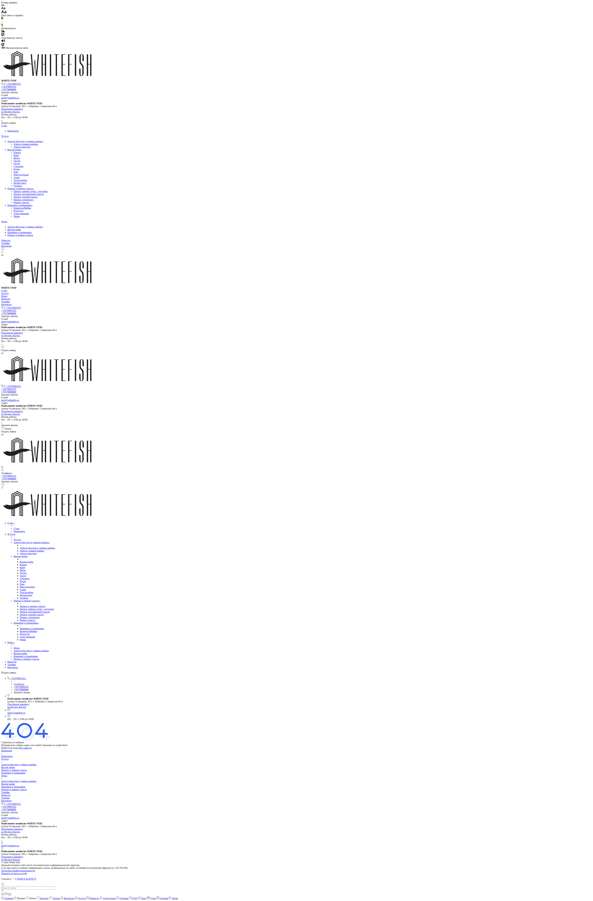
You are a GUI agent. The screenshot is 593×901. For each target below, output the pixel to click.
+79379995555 (13, 84)
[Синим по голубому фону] (2, 25)
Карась (17, 152)
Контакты (6, 246)
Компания (6, 750)
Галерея (5, 798)
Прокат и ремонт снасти (20, 188)
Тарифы (5, 243)
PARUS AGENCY (26, 879)
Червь (17, 216)
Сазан (17, 177)
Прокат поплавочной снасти (29, 194)
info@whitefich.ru (10, 98)
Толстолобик (20, 180)
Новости (5, 240)
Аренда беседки (22, 147)
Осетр (17, 163)
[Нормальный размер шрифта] (3, 8)
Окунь (17, 160)
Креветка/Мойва (22, 208)
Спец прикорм (21, 213)
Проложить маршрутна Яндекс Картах (12, 110)
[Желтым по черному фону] (2, 22)
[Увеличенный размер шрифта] (3, 12)
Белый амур (20, 183)
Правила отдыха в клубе (14, 873)
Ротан (17, 169)
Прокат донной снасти (26, 197)
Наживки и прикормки (19, 205)
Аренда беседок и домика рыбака (25, 141)
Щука (17, 158)
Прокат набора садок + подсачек (31, 191)
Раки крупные (21, 174)
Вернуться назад (10, 748)
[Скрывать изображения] (2, 35)
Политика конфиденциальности (18, 870)
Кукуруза (18, 210)
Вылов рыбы (14, 149)
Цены (4, 221)
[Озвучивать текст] (3, 41)
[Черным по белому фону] (2, 18)
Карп (16, 155)
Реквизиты (13, 131)
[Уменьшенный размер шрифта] (2, 5)
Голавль (18, 185)
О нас (4, 125)
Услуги (5, 136)
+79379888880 (8, 89)
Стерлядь (18, 166)
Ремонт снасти (21, 202)
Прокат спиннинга (24, 199)
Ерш (16, 172)
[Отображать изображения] (3, 31)
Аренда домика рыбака (26, 144)
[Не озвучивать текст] (2, 45)
